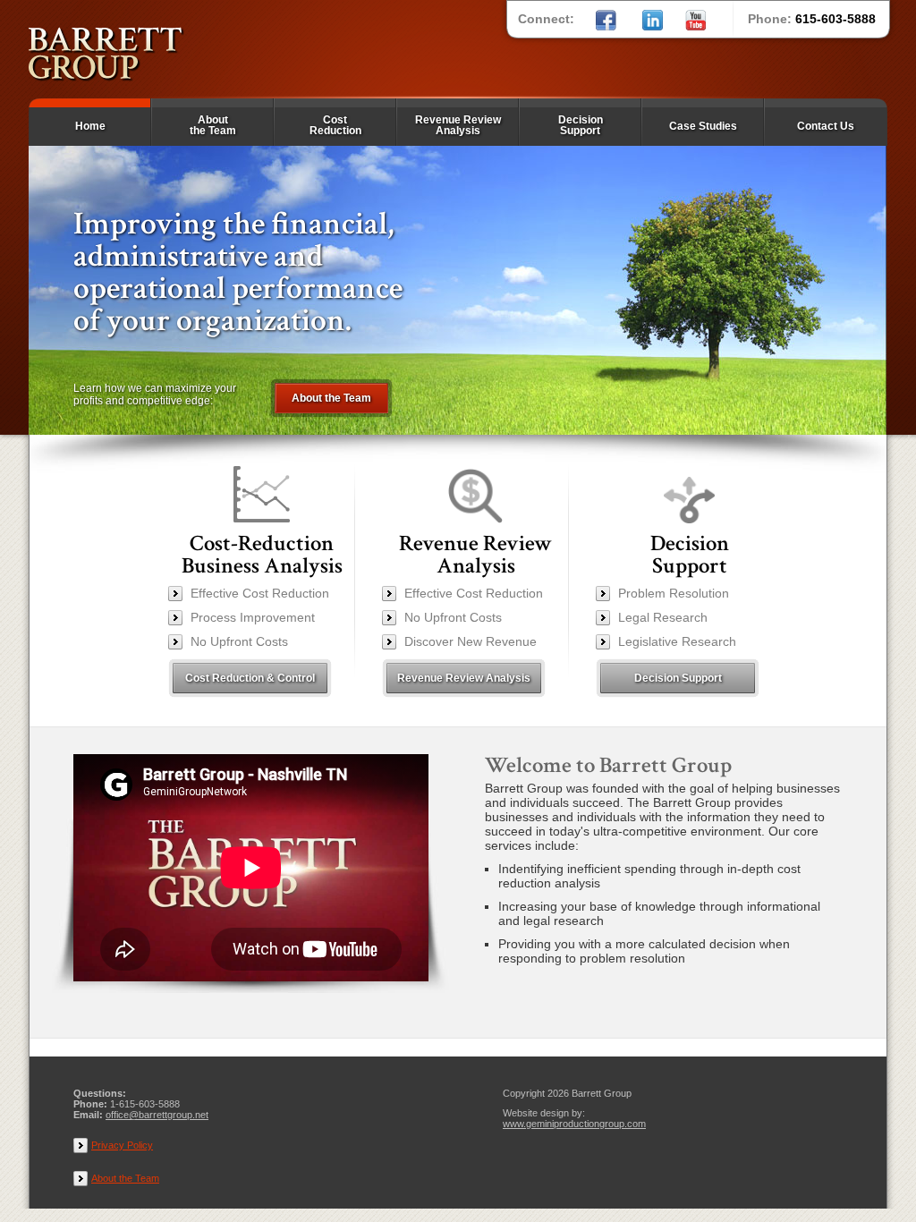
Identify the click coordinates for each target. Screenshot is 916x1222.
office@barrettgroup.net (157, 1114)
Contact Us (825, 126)
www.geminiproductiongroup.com (574, 1123)
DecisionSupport (580, 125)
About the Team (331, 398)
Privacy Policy (122, 1145)
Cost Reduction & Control (250, 678)
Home (90, 126)
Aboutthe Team (213, 125)
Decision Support (678, 678)
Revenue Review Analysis (463, 678)
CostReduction (335, 125)
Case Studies (703, 126)
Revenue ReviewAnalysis (458, 125)
